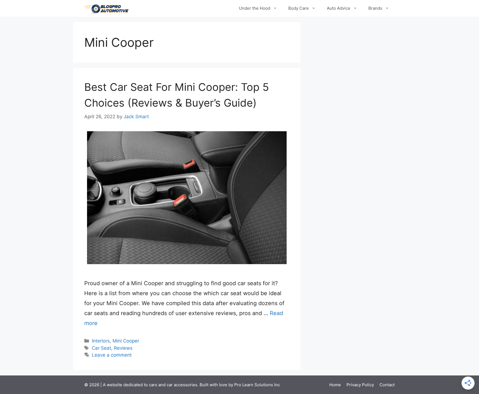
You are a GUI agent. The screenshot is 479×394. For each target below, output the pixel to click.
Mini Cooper (126, 341)
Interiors (101, 341)
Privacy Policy (360, 384)
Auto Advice (338, 8)
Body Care (298, 8)
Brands (375, 8)
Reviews (123, 348)
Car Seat (101, 348)
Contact (387, 384)
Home (335, 384)
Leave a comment (112, 355)
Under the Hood (254, 8)
